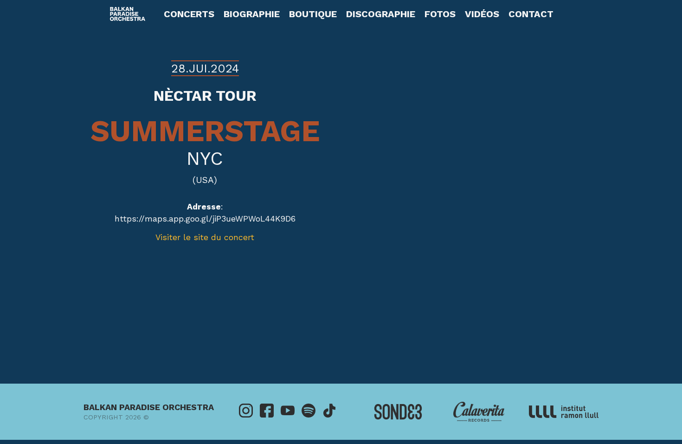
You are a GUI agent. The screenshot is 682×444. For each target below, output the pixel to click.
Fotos (440, 14)
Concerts (189, 14)
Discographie (380, 14)
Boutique (313, 14)
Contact (530, 14)
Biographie (252, 14)
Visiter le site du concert (204, 237)
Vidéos (482, 14)
